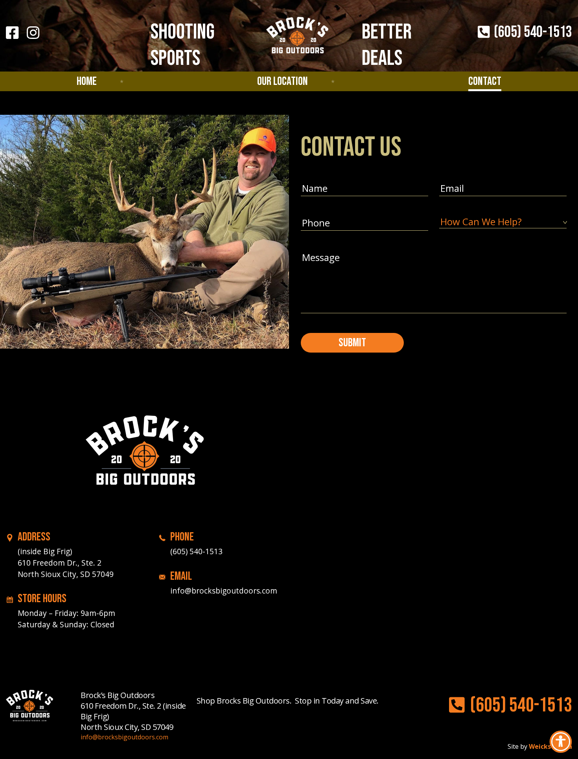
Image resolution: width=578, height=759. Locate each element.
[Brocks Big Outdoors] (297, 37)
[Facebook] (12, 33)
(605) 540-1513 (531, 32)
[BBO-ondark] (145, 454)
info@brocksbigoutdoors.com (223, 590)
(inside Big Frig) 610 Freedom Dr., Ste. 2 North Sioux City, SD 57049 (66, 562)
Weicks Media (550, 746)
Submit (352, 343)
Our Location (282, 81)
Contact (484, 81)
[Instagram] (33, 33)
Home (87, 81)
